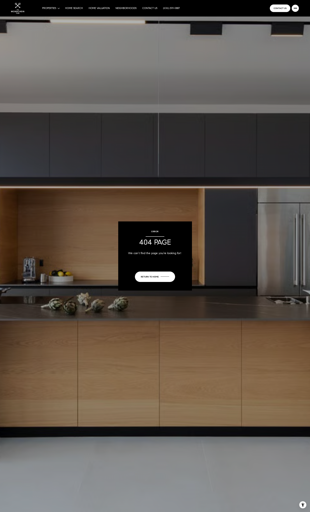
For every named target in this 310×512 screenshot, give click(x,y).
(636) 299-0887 (171, 8)
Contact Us (149, 8)
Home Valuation (99, 8)
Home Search (74, 8)
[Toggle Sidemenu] (295, 8)
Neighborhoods (126, 8)
